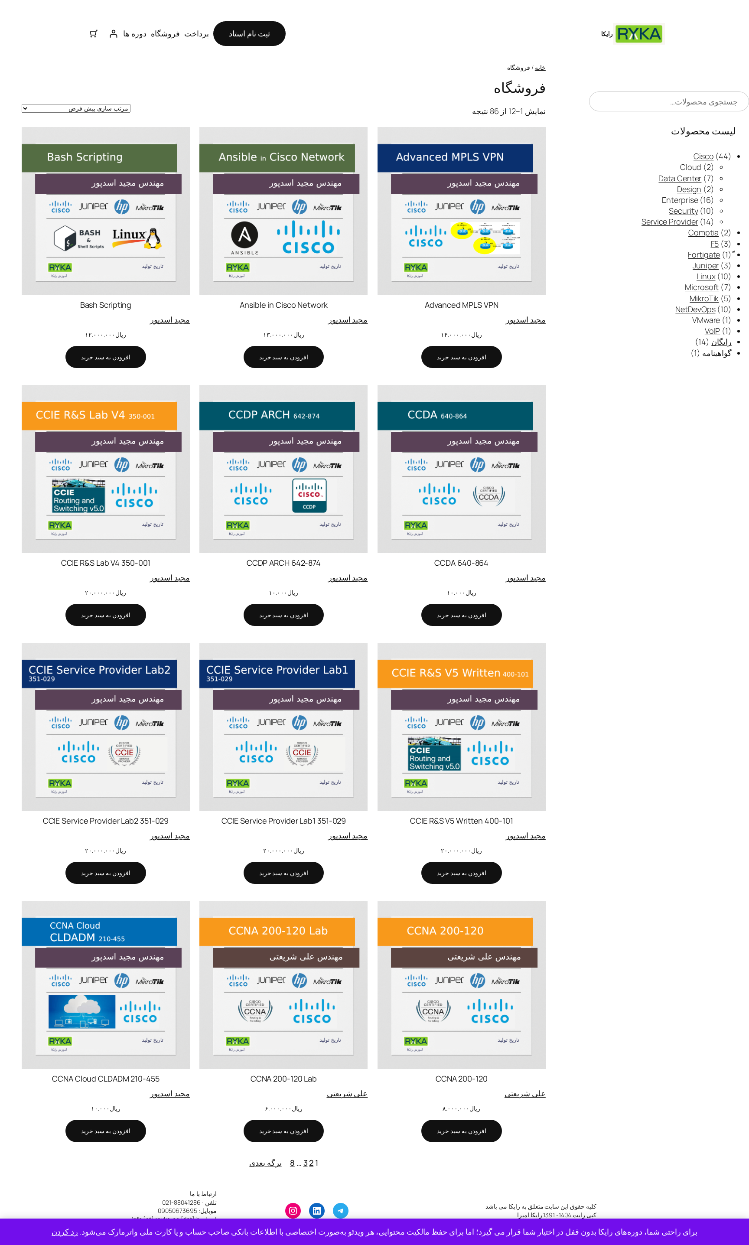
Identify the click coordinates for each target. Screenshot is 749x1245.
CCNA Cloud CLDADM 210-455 (106, 1078)
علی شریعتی (525, 1093)
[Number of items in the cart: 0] (94, 33)
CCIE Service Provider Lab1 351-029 (283, 820)
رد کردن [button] (65, 1231)
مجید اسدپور (526, 319)
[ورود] (113, 33)
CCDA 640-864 (461, 562)
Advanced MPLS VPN (461, 304)
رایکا (607, 33)
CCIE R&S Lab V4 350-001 (106, 562)
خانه (540, 67)
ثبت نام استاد (249, 33)
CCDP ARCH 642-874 (284, 562)
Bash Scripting (106, 304)
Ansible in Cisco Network (284, 304)
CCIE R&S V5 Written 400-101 (461, 820)
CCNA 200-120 (462, 1078)
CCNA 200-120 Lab (284, 1078)
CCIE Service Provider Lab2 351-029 (106, 820)
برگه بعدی (265, 1162)
